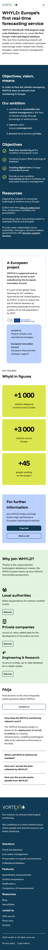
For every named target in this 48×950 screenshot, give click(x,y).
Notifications (9, 883)
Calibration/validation (13, 863)
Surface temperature (13, 879)
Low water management (15, 854)
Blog (4, 900)
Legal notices (23, 943)
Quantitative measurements (16, 874)
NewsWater (8, 904)
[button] (24, 719)
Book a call (24, 536)
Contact (6, 925)
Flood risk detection (12, 849)
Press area (7, 920)
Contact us (24, 706)
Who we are (8, 916)
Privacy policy (8, 943)
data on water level (30, 207)
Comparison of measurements (18, 888)
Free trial (24, 528)
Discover (8, 612)
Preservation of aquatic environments (21, 858)
